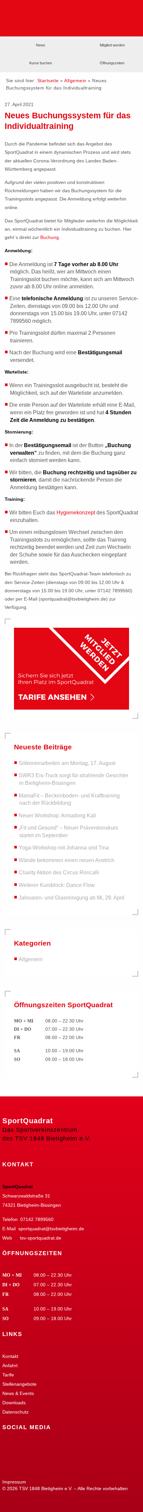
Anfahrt (10, 1365)
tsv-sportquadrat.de (40, 1238)
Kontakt (10, 1356)
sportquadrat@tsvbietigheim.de (51, 1228)
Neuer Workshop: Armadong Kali (57, 815)
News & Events (18, 1393)
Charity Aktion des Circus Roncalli (59, 873)
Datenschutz (15, 1412)
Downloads (14, 1402)
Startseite (48, 80)
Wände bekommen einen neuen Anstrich (66, 860)
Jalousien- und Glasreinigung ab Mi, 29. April (71, 898)
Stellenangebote (19, 1384)
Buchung (49, 237)
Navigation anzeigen (130, 26)
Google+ (27, 1448)
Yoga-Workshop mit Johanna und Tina (64, 847)
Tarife (8, 1374)
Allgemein (75, 80)
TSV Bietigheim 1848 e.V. (116, 12)
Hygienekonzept (76, 512)
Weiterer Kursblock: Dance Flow (57, 885)
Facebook (9, 1448)
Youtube (45, 1448)
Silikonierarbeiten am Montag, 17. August (67, 763)
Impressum (14, 1481)
